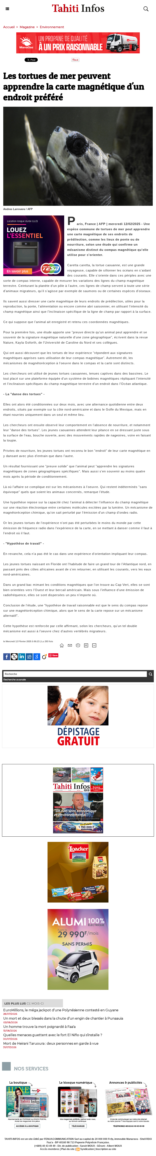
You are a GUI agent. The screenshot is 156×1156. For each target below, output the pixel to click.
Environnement (52, 27)
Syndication (87, 1149)
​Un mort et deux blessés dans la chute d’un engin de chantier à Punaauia (63, 1018)
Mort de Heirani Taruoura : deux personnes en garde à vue (51, 1043)
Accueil (9, 27)
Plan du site (68, 1149)
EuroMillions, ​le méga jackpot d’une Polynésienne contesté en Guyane (60, 1010)
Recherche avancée (14, 679)
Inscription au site (106, 1149)
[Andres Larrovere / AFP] (78, 108)
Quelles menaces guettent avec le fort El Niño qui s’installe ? (52, 1035)
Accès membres (49, 1149)
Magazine (27, 27)
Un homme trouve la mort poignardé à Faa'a (39, 1027)
